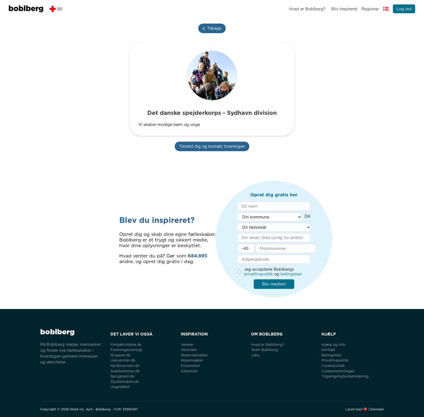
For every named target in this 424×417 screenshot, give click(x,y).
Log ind (404, 9)
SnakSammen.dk (125, 371)
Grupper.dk (120, 355)
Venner (187, 344)
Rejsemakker (192, 360)
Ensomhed (190, 365)
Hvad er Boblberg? (307, 9)
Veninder (189, 350)
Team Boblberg (264, 350)
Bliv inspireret (344, 9)
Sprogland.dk (122, 376)
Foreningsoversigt (126, 350)
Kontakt (328, 350)
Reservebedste (194, 355)
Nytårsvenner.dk (124, 365)
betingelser (291, 274)
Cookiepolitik (333, 365)
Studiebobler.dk (124, 381)
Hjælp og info (333, 344)
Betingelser (331, 355)
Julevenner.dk (122, 360)
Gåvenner (189, 371)
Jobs (255, 355)
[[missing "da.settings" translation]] (386, 9)
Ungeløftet (120, 387)
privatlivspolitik (258, 274)
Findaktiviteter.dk (126, 344)
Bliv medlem (274, 284)
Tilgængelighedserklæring (345, 376)
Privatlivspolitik (334, 360)
